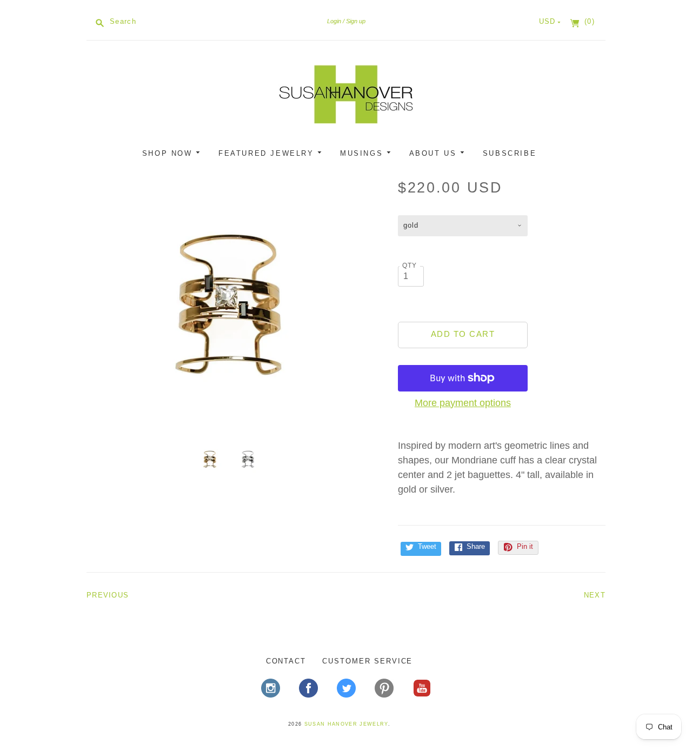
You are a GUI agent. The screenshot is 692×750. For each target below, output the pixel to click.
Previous (107, 595)
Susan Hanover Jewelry (346, 724)
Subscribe (509, 153)
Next (595, 595)
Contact (286, 661)
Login (334, 21)
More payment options (463, 402)
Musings (363, 153)
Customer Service (367, 661)
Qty (409, 265)
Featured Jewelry (267, 153)
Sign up (355, 21)
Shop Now (169, 153)
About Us (434, 153)
